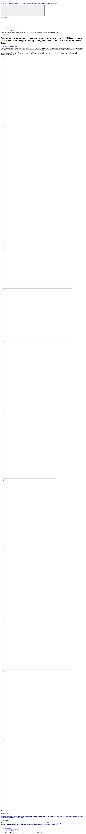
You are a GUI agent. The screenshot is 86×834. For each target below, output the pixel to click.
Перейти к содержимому (6, 1)
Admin (6, 46)
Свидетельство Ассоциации (12, 28)
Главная (5, 17)
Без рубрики (6, 34)
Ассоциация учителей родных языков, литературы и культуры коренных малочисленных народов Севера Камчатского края (29, 3)
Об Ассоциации (7, 27)
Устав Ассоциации (10, 30)
